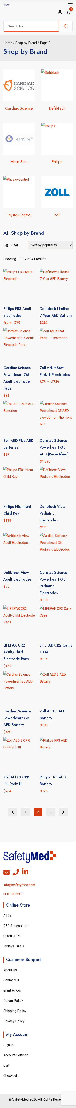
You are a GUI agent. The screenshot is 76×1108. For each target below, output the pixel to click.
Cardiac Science (19, 108)
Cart (6, 1065)
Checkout (10, 1076)
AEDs (7, 916)
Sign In (8, 1045)
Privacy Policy (13, 1021)
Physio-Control (19, 215)
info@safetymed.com (19, 885)
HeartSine (19, 161)
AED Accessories (16, 926)
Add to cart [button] (19, 596)
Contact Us (11, 980)
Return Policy (13, 1001)
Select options (56, 391)
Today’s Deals (13, 946)
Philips (57, 161)
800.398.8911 (13, 894)
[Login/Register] (60, 12)
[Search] (65, 26)
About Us (10, 970)
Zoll (57, 215)
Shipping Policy (14, 1011)
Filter (14, 245)
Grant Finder (12, 990)
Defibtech (57, 108)
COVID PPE (12, 936)
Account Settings (15, 1055)
